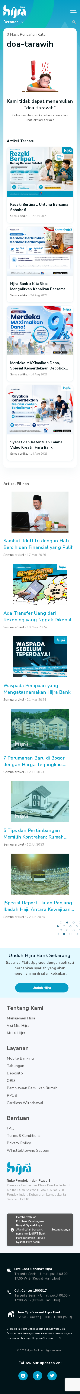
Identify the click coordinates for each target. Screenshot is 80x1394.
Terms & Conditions (24, 1135)
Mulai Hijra (16, 1033)
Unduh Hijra (42, 988)
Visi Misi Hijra (18, 1025)
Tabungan (15, 1065)
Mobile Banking (20, 1058)
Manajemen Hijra (21, 1018)
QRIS (11, 1080)
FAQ (11, 1128)
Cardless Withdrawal (25, 1103)
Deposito (15, 1073)
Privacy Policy (19, 1143)
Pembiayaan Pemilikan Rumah (32, 1088)
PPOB (12, 1095)
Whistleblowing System (28, 1150)
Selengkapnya (60, 1230)
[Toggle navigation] (73, 11)
